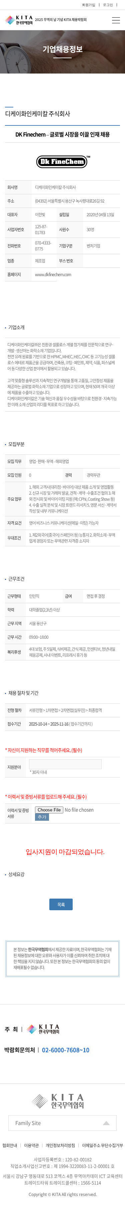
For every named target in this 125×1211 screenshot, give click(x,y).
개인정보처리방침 (60, 1145)
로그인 (108, 5)
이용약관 (31, 1145)
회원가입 (88, 5)
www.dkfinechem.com (53, 274)
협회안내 (9, 1145)
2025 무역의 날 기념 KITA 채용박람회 (61, 19)
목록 (61, 904)
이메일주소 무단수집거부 (102, 1145)
